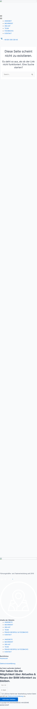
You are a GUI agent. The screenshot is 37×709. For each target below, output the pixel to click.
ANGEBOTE (9, 622)
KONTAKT (8, 33)
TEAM (7, 28)
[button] (18, 18)
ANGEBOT (8, 21)
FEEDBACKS (9, 31)
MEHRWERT (9, 23)
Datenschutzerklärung (7, 663)
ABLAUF (7, 26)
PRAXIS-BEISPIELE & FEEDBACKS (16, 632)
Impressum (4, 658)
